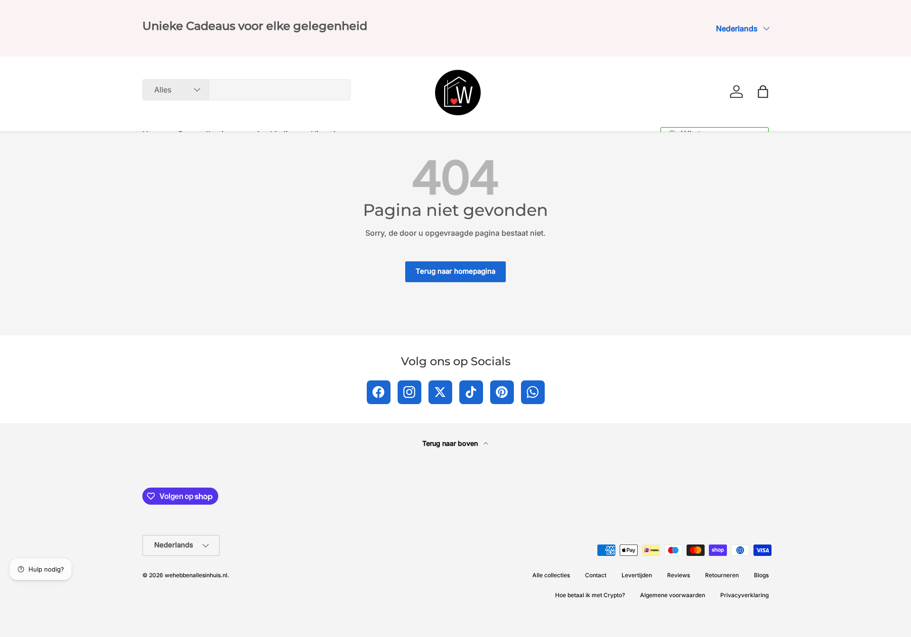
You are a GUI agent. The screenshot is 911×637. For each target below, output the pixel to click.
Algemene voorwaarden (672, 595)
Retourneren (722, 575)
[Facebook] (378, 392)
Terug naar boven (451, 443)
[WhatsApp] (533, 392)
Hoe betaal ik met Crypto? (590, 595)
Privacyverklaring (744, 595)
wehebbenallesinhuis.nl (196, 575)
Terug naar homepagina (455, 271)
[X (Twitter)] (440, 392)
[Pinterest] (502, 392)
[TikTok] (471, 392)
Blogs (761, 575)
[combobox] (246, 90)
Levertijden (637, 575)
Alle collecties (551, 575)
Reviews (678, 575)
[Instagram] (409, 392)
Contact (595, 575)
